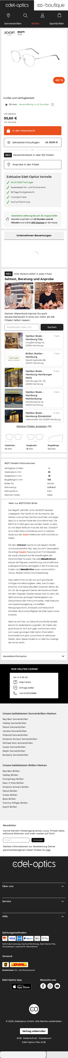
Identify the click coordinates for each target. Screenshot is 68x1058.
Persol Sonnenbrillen (14, 727)
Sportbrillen (57, 23)
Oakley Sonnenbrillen (14, 723)
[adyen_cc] (4, 938)
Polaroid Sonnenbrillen (15, 735)
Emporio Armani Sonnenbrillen (20, 739)
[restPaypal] (28, 938)
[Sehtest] (8, 15)
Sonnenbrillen (12, 23)
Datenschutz (30, 1038)
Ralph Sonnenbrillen (14, 751)
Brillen (35, 23)
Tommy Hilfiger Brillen (15, 802)
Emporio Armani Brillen (16, 787)
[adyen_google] (45, 938)
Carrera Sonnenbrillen (15, 731)
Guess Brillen (10, 795)
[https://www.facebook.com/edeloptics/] (43, 986)
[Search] (25, 15)
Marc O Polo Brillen (13, 783)
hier (48, 850)
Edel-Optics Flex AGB (34, 1042)
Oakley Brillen (10, 775)
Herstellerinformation (15, 656)
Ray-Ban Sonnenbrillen (15, 719)
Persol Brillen (10, 791)
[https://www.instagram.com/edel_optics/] (50, 986)
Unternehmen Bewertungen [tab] (34, 235)
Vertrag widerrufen (34, 1031)
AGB (19, 1038)
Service (6, 901)
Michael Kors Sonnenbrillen (18, 743)
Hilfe (5, 916)
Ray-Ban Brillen (11, 771)
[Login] (42, 15)
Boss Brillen (9, 798)
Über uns (7, 886)
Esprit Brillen (10, 806)
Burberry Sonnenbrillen (15, 755)
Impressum (45, 1038)
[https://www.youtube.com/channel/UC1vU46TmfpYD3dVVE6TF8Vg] (57, 986)
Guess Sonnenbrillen (14, 747)
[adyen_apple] (37, 938)
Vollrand (51, 487)
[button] (17, 5)
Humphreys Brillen (13, 779)
